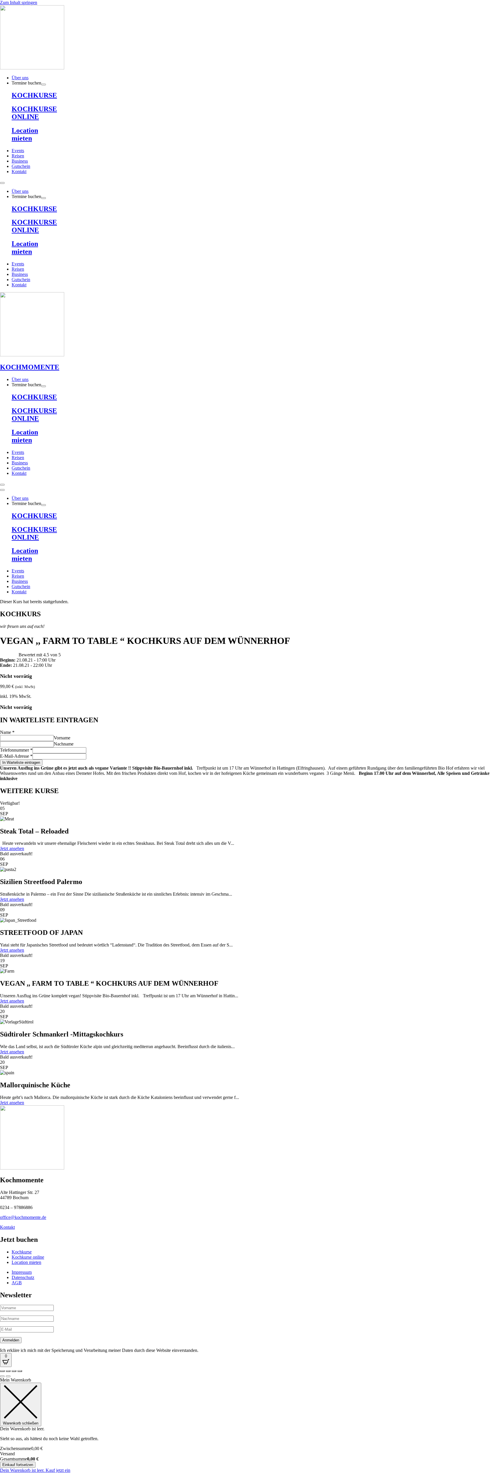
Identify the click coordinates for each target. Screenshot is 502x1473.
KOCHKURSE (34, 95)
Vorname (62, 737)
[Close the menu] (2, 490)
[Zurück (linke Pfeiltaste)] (2, 1376)
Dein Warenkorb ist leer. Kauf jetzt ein (35, 1470)
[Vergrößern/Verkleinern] (2, 1371)
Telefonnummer (16, 750)
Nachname (63, 743)
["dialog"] (251, 1425)
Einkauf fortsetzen (17, 1465)
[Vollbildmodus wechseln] (8, 1371)
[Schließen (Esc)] (19, 1371)
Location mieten (25, 134)
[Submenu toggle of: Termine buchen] (43, 84)
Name (7, 732)
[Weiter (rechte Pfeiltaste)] (8, 1376)
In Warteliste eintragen (21, 762)
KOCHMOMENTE (29, 367)
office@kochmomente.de (23, 1217)
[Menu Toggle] (2, 183)
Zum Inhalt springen (18, 2)
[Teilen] (14, 1371)
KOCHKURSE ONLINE (34, 113)
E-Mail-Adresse (16, 756)
